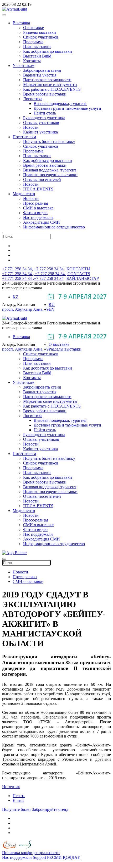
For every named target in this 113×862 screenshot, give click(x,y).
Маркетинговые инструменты (50, 84)
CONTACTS (79, 273)
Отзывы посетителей (42, 179)
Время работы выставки (44, 94)
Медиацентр (24, 193)
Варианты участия (39, 75)
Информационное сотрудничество (54, 227)
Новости (31, 127)
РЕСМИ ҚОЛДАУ (63, 857)
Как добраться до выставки (47, 51)
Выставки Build (37, 56)
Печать (19, 795)
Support (39, 857)
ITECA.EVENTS (38, 189)
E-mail (18, 800)
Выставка (21, 23)
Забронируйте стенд (50, 809)
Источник (11, 786)
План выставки (37, 46)
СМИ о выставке (38, 208)
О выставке (33, 27)
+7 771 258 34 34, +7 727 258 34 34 (33, 269)
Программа (33, 42)
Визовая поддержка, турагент (60, 103)
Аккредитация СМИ (41, 222)
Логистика (32, 99)
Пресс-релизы (35, 203)
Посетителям (24, 137)
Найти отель (45, 113)
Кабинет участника (40, 132)
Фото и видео (35, 212)
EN (51, 309)
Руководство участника (44, 118)
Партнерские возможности (47, 80)
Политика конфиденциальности (31, 852)
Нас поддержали (38, 217)
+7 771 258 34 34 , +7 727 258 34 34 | (35, 273)
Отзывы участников (41, 122)
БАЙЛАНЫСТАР (82, 278)
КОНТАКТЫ (78, 269)
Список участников (40, 37)
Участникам (23, 65)
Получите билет (16, 809)
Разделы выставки (39, 32)
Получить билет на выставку (49, 141)
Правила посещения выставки (50, 175)
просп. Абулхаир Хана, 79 (25, 309)
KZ (15, 297)
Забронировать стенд (42, 70)
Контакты (32, 61)
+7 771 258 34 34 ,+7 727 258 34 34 (33, 278)
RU (52, 304)
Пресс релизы (25, 576)
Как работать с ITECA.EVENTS (52, 89)
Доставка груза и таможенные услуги (67, 108)
